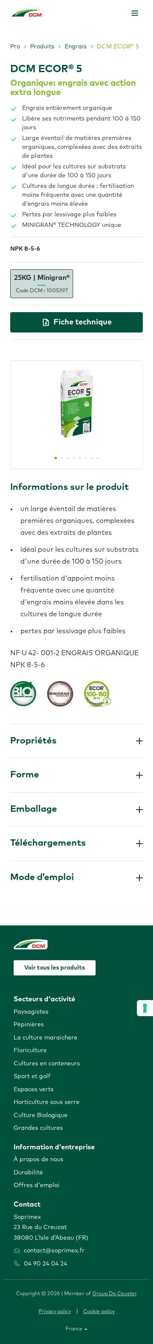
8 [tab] (98, 458)
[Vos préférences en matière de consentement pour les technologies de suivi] (145, 1008)
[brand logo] (27, 13)
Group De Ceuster (114, 1293)
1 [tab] (55, 458)
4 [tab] (74, 458)
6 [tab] (86, 458)
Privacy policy (55, 1311)
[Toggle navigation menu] (135, 13)
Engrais (76, 47)
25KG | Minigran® (42, 283)
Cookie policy (99, 1311)
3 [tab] (68, 458)
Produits (42, 47)
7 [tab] (92, 458)
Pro (15, 47)
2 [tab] (62, 458)
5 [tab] (80, 458)
